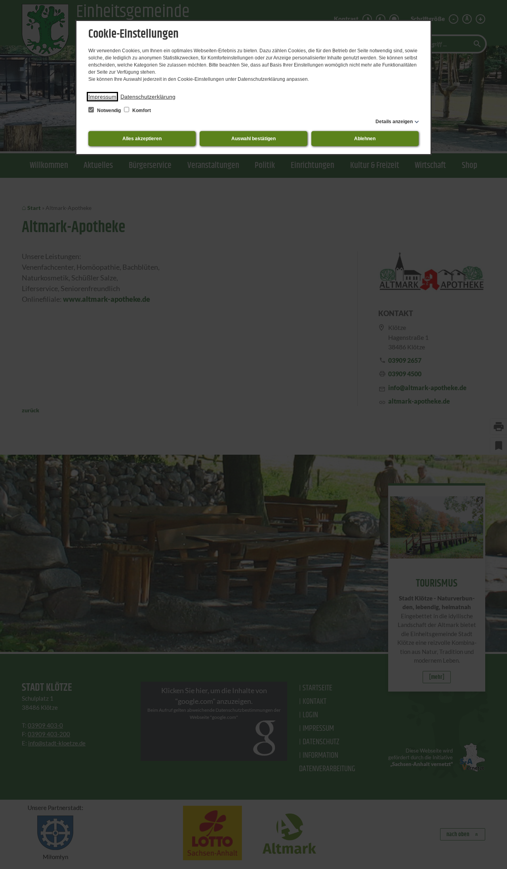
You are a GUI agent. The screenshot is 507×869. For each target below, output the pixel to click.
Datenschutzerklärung (147, 96)
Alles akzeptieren (142, 138)
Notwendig (109, 110)
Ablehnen (364, 138)
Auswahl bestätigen (253, 138)
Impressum (102, 96)
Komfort (141, 110)
